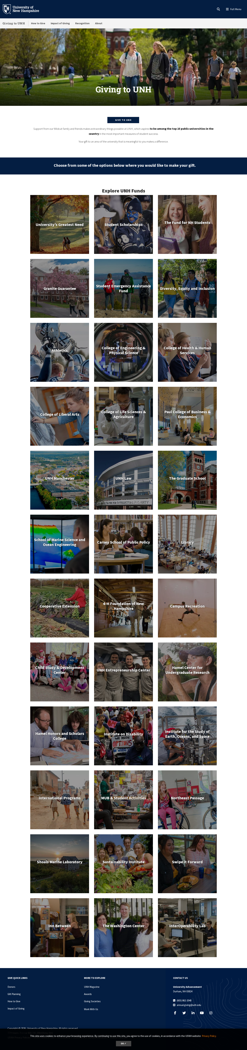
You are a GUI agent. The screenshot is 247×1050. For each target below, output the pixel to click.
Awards (88, 994)
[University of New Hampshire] (24, 9)
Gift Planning (14, 994)
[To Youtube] (203, 1013)
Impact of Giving (60, 23)
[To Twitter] (186, 1013)
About (98, 23)
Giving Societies (92, 1001)
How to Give (38, 23)
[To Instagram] (212, 1013)
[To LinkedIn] (194, 1013)
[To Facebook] (177, 1013)
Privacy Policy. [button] (209, 1036)
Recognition (82, 23)
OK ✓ (123, 1043)
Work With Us (91, 1009)
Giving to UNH (14, 23)
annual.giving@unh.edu (189, 1005)
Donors (11, 986)
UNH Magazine (91, 986)
